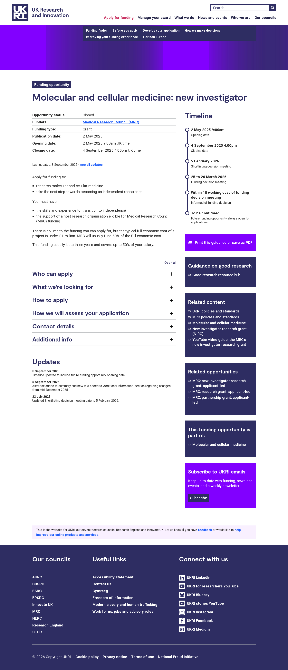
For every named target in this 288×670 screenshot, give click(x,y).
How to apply (50, 299)
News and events (212, 17)
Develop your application (161, 30)
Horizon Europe (154, 37)
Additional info (52, 339)
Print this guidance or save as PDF (223, 242)
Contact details (53, 326)
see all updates (91, 165)
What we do (184, 17)
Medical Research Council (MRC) (111, 122)
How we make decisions (202, 30)
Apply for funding (119, 17)
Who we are (241, 17)
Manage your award (154, 17)
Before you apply (125, 30)
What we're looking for (62, 286)
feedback (205, 530)
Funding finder (96, 30)
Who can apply (52, 273)
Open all (170, 263)
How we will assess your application (80, 312)
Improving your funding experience (112, 37)
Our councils (265, 17)
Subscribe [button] (198, 498)
